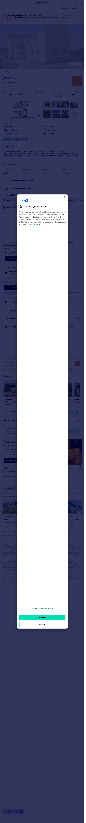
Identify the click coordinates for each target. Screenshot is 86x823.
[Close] (65, 197)
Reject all (42, 624)
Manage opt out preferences (42, 608)
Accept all (42, 617)
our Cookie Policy (35, 224)
